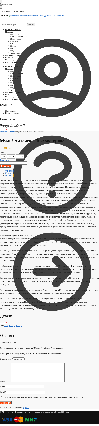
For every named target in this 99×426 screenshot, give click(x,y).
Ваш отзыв (5, 381)
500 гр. (19, 326)
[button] (3, 323)
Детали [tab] (8, 173)
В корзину (5, 166)
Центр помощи (11, 126)
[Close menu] (1, 1)
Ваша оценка (6, 359)
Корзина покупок (12, 113)
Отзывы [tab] (9, 175)
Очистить (4, 160)
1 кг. (6, 326)
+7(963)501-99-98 (19, 11)
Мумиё (12, 132)
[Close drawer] (1, 7)
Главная (3, 132)
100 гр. (12, 326)
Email (3, 392)
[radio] (3, 156)
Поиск (31, 25)
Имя (2, 387)
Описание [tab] (9, 171)
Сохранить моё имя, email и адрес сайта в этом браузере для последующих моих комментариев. (45, 397)
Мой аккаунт (10, 29)
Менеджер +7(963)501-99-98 (12, 125)
